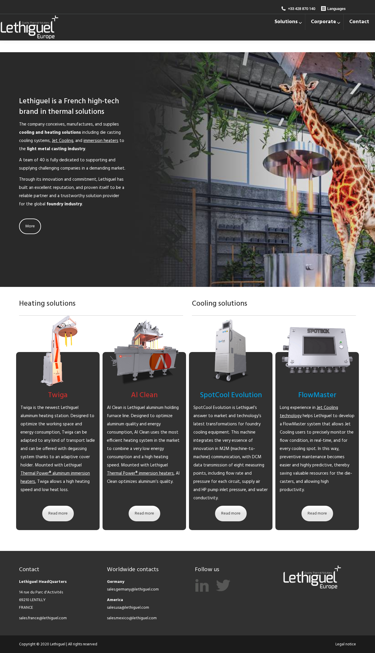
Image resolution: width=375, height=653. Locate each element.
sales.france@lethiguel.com (43, 618)
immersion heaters (100, 140)
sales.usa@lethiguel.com (128, 607)
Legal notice (345, 644)
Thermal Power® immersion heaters (140, 473)
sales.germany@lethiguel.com (133, 589)
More (30, 226)
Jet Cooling (62, 140)
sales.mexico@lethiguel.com (132, 618)
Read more (58, 513)
